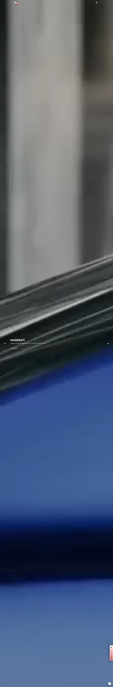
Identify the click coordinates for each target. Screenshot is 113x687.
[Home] (16, 2)
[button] (96, 3)
